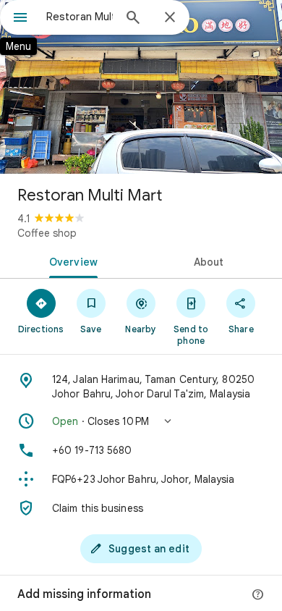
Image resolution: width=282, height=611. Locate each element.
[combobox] (79, 16)
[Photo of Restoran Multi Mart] (141, 87)
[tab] (70, 260)
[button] (141, 421)
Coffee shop (47, 233)
